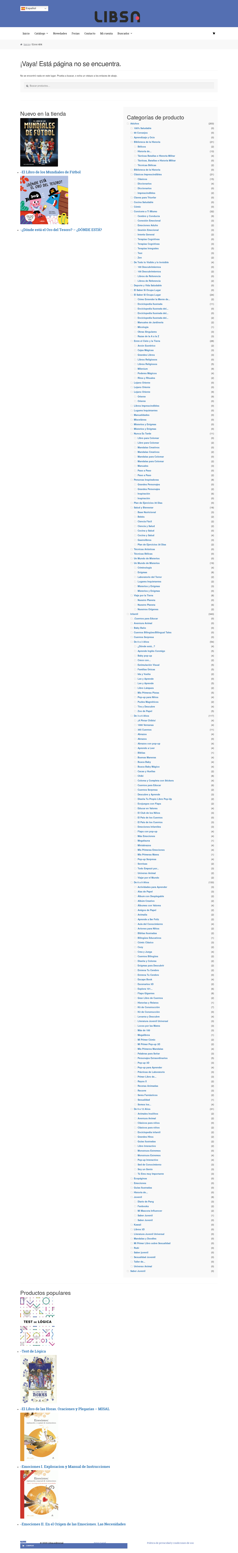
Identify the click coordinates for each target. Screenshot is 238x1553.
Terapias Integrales (148, 248)
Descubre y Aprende (149, 794)
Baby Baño (140, 627)
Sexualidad (144, 1099)
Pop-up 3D (143, 1062)
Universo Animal (147, 873)
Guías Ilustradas (143, 1187)
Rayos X (142, 1081)
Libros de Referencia (149, 276)
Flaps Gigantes (146, 993)
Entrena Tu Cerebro (148, 970)
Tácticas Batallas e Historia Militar (156, 155)
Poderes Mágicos (147, 373)
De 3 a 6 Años (141, 715)
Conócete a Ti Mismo (145, 211)
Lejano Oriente (142, 382)
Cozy (140, 947)
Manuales (143, 465)
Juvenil (138, 1197)
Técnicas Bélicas (147, 165)
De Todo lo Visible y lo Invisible (151, 262)
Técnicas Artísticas (144, 549)
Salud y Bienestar (143, 507)
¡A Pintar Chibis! (147, 720)
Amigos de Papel (147, 910)
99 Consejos (141, 132)
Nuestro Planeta (146, 600)
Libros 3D (139, 1229)
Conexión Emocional (149, 220)
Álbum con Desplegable (151, 896)
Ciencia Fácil (145, 521)
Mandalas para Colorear (151, 456)
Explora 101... (145, 988)
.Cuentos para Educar (146, 618)
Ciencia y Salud (146, 526)
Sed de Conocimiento (149, 1164)
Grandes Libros (146, 354)
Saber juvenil (141, 1252)
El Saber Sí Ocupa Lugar (147, 290)
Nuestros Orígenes (148, 609)
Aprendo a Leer (146, 748)
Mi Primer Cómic (146, 1039)
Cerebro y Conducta (149, 216)
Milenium (143, 368)
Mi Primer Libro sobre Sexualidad (152, 1243)
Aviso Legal (100, 1542)
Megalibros (144, 1035)
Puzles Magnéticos (148, 701)
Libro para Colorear (148, 442)
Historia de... (145, 151)
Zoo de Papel (145, 711)
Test (140, 253)
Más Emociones (146, 836)
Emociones (140, 1183)
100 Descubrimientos (149, 266)
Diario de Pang (146, 1201)
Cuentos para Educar (149, 785)
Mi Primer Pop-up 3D (149, 1044)
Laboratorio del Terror (150, 577)
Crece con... (144, 660)
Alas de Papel (145, 891)
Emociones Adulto (148, 225)
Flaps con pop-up (147, 831)
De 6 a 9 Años (141, 882)
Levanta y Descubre (149, 1016)
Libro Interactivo (147, 1146)
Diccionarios (145, 183)
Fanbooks (143, 1206)
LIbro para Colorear (148, 438)
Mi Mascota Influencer (150, 1210)
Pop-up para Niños (148, 697)
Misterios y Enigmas (145, 424)
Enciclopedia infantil (149, 1132)
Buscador (123, 33)
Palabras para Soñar (149, 1053)
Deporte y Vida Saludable (148, 285)
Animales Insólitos (148, 1113)
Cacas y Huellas (146, 771)
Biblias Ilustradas (147, 933)
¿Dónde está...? (146, 646)
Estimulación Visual (148, 664)
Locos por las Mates (149, 1025)
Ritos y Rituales (146, 377)
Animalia (142, 914)
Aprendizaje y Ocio (144, 137)
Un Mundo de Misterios (147, 558)
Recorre (142, 1090)
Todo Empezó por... (148, 868)
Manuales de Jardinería (150, 322)
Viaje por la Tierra (143, 595)
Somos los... (144, 1104)
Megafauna (144, 840)
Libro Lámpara (146, 688)
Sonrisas (142, 863)
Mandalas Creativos (148, 447)
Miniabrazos (144, 845)
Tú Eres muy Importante (151, 1173)
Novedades (60, 33)
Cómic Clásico (145, 942)
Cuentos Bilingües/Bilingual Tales (152, 632)
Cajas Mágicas (146, 350)
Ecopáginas (140, 1178)
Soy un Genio (145, 1169)
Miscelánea (140, 419)
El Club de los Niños (149, 812)
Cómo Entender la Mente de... (154, 299)
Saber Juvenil (145, 1215)
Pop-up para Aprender (150, 1067)
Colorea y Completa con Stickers (156, 780)
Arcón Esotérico (146, 345)
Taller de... (139, 1261)
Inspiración (144, 493)
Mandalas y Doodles (145, 1238)
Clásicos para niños (149, 1122)
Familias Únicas (146, 669)
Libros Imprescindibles (146, 405)
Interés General (146, 234)
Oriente (142, 396)
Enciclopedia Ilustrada (150, 303)
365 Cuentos (145, 729)
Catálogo (39, 33)
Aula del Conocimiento (150, 924)
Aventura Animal (143, 623)
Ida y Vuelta (144, 674)
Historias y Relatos (148, 1002)
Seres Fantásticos (148, 1095)
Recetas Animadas (148, 1085)
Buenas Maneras (147, 757)
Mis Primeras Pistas (148, 692)
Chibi (140, 775)
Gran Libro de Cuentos (150, 998)
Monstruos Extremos (149, 1150)
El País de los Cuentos (150, 817)
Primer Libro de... (147, 1076)
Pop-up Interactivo (148, 1159)
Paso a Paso (144, 470)
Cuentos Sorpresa (144, 637)
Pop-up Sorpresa (147, 859)
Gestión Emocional (148, 230)
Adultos (134, 123)
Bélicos (142, 146)
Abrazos (142, 734)
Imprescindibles (146, 193)
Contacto (89, 33)
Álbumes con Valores (149, 905)
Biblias (141, 752)
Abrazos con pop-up (149, 743)
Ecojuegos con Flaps (149, 803)
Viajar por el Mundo (148, 877)
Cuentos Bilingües (148, 956)
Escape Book (145, 979)
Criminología (145, 567)
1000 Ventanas (146, 724)
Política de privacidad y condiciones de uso (170, 1542)
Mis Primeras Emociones (151, 849)
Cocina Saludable (143, 202)
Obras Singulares (147, 331)
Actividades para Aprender (152, 887)
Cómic (137, 206)
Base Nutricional (147, 512)
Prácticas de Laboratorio (151, 1072)
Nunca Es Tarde (142, 433)
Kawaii (137, 1224)
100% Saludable (142, 128)
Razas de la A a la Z (148, 336)
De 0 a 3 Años (141, 641)
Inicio (26, 33)
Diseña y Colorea (147, 961)
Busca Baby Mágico (149, 766)
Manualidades (141, 414)
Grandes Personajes (149, 484)
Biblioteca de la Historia (147, 141)
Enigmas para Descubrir (151, 965)
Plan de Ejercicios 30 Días (148, 502)
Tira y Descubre (146, 706)
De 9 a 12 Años (142, 1109)
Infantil (134, 614)
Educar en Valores (148, 808)
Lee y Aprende (146, 678)
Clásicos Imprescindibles (148, 174)
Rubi (136, 1247)
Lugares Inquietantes (146, 410)
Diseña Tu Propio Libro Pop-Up (155, 798)
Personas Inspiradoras (146, 479)
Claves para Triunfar (145, 197)
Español (30, 8)
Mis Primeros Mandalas (150, 1048)
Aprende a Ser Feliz (148, 919)
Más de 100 (144, 1030)
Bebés (141, 516)
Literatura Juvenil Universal (153, 1021)
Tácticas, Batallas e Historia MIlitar (157, 160)
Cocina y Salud (146, 530)
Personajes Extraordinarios (153, 1058)
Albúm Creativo (146, 900)
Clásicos (142, 179)
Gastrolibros (144, 540)
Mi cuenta (106, 33)
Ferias (75, 33)
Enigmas (142, 572)
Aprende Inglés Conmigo (151, 651)
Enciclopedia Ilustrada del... (153, 308)
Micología (143, 327)
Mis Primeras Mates (148, 854)
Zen (140, 257)
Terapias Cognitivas (149, 239)
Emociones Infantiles (149, 826)
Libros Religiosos (147, 359)
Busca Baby (144, 761)
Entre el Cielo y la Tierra (147, 340)
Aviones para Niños (148, 928)
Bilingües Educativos (149, 937)
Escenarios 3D (145, 984)
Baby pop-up (145, 655)
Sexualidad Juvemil (144, 1257)
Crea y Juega (145, 951)
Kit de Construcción (149, 1007)
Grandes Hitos (145, 1136)
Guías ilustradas (147, 1141)
